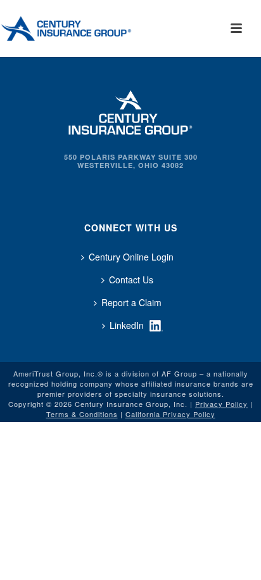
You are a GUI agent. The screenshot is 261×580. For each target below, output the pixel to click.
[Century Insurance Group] (83, 28)
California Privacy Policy (170, 414)
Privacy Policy (221, 404)
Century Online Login (131, 256)
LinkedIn (127, 325)
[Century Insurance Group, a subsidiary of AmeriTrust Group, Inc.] (130, 111)
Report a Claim (131, 302)
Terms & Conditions (82, 414)
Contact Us (131, 279)
